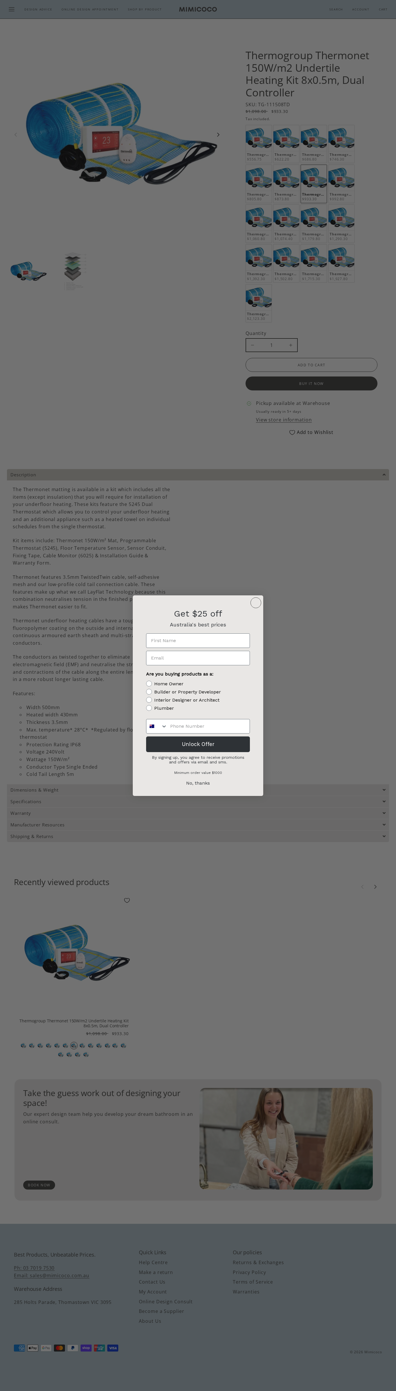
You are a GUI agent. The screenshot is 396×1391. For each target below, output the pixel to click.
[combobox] (156, 726)
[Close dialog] (256, 603)
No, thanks (198, 783)
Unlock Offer (198, 744)
